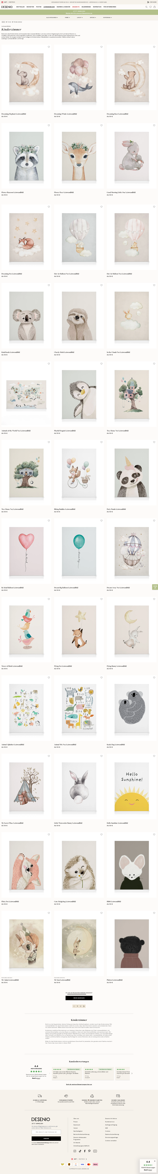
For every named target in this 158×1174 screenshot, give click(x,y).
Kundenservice (109, 1122)
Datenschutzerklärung (43, 1142)
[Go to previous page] (74, 1006)
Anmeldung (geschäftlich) (81, 1146)
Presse (76, 1122)
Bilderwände (86, 7)
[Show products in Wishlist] (150, 7)
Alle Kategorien (51, 17)
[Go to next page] (84, 1006)
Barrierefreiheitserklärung (82, 1134)
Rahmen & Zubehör (63, 7)
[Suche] (146, 6)
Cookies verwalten (111, 1140)
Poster (38, 7)
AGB (106, 1128)
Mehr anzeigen (79, 998)
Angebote (76, 7)
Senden (46, 1138)
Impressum (77, 1125)
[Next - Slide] (131, 1073)
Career (76, 1128)
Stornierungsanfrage (111, 1137)
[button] (148, 1166)
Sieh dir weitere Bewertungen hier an (79, 1084)
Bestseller (20, 7)
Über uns (76, 1118)
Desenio (84, 1169)
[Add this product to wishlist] (48, 47)
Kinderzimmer (18, 22)
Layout (79, 17)
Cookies (107, 1131)
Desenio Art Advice (111, 1118)
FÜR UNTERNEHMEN (110, 7)
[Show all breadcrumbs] (3, 22)
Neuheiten (30, 7)
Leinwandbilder (49, 7)
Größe (92, 17)
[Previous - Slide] (49, 1073)
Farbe (66, 17)
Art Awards (77, 1142)
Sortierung (106, 17)
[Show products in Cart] (155, 7)
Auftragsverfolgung (111, 1125)
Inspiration (97, 7)
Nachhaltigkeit (78, 1131)
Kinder (10, 22)
